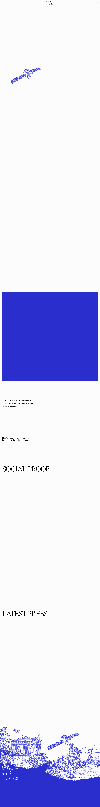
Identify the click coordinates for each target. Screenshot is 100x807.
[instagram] (87, 803)
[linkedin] (90, 803)
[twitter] (83, 803)
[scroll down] (50, 33)
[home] (50, 4)
